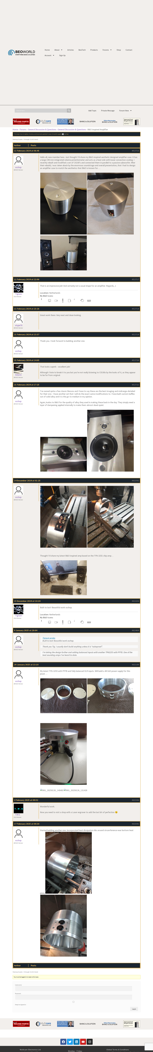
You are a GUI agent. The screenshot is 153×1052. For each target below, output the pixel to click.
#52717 (135, 279)
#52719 (135, 334)
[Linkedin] (76, 1042)
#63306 (135, 800)
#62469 (135, 630)
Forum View (124, 110)
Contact (129, 50)
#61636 (135, 601)
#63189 (135, 664)
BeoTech (82, 50)
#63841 (135, 823)
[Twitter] (70, 1042)
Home (47, 50)
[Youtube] (83, 1042)
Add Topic (92, 110)
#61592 (135, 480)
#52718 (135, 308)
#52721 (135, 384)
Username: (18, 985)
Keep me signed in (20, 1004)
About (57, 50)
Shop (119, 50)
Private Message (108, 110)
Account (48, 55)
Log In (134, 1009)
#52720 (135, 360)
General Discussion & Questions (42, 129)
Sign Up (62, 55)
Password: (18, 993)
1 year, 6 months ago (54, 134)
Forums (106, 50)
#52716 (135, 150)
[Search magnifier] (69, 111)
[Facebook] (63, 1042)
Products (94, 50)
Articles (70, 50)
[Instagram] (90, 1042)
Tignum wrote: (49, 638)
